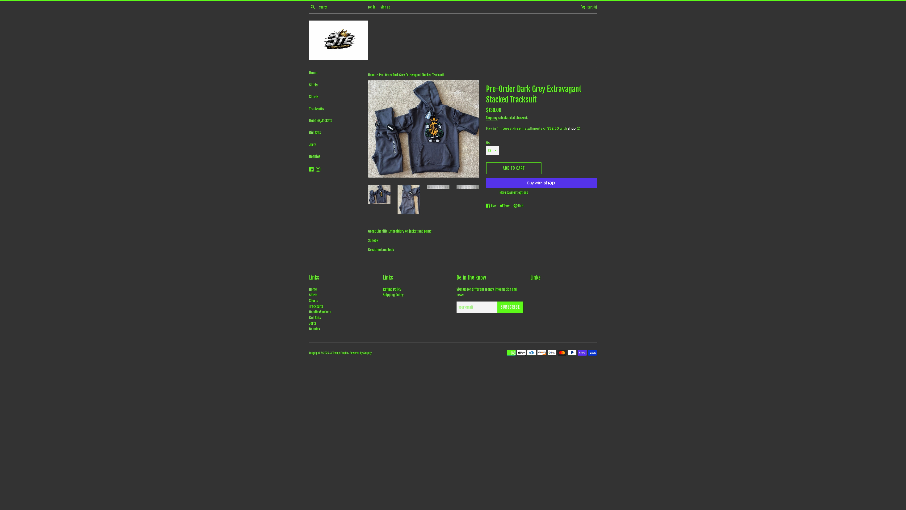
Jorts (312, 144)
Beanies (314, 156)
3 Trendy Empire (339, 353)
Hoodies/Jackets (320, 120)
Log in (372, 7)
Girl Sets (315, 132)
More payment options (513, 193)
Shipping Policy (393, 295)
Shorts (313, 96)
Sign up (385, 7)
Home (313, 73)
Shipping (492, 118)
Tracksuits (316, 108)
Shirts (313, 85)
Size (488, 142)
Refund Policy (392, 289)
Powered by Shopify (361, 353)
